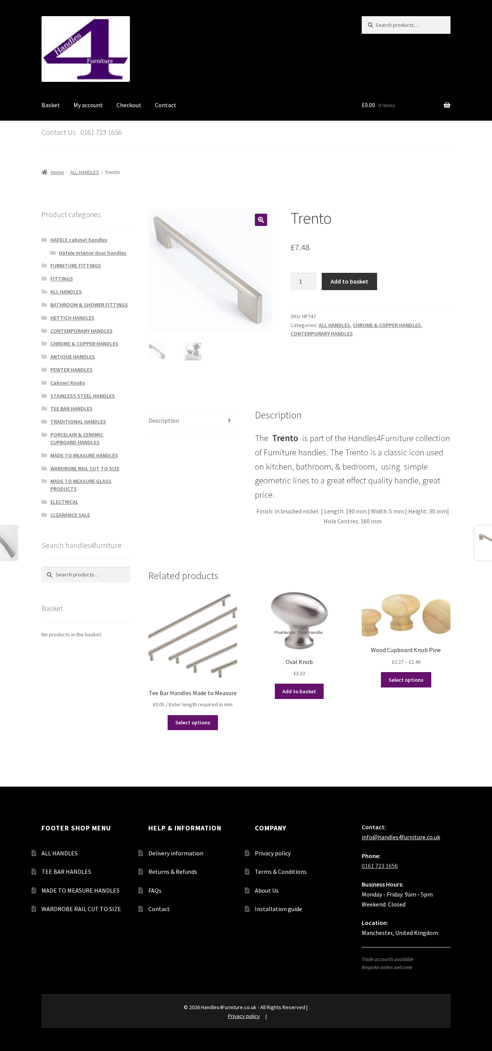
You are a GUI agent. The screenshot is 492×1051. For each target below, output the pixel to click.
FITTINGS (61, 278)
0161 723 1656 (380, 866)
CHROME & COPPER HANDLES (387, 325)
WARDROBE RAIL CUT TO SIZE (85, 468)
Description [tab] (163, 420)
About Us (267, 890)
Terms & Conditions (281, 871)
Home (57, 172)
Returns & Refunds (172, 871)
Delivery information (175, 853)
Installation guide (278, 909)
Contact (165, 105)
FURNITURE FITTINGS (75, 265)
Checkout (128, 105)
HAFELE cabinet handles (79, 239)
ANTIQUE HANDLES (72, 356)
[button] (261, 220)
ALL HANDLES (84, 172)
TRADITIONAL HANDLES (78, 421)
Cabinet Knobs (67, 382)
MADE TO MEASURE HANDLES (84, 455)
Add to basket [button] (299, 691)
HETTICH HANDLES (72, 317)
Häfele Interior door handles (92, 252)
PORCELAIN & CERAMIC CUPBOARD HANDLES (76, 438)
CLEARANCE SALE (70, 514)
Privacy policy (273, 853)
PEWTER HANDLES (71, 369)
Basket (51, 105)
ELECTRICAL (64, 501)
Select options (192, 722)
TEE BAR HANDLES (71, 408)
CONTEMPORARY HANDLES (322, 333)
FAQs (154, 890)
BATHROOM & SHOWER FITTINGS (89, 304)
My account (88, 105)
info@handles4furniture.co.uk (401, 837)
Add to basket (349, 281)
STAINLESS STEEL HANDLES (82, 395)
